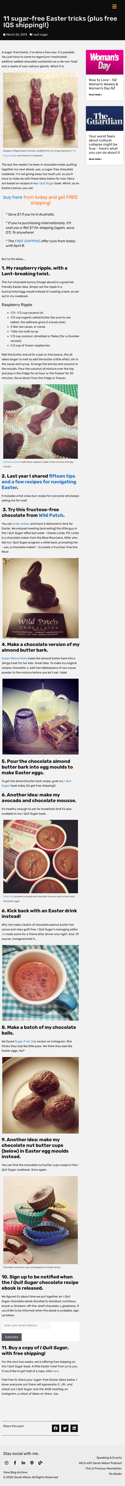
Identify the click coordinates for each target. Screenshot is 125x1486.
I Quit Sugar (46, 183)
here (56, 1371)
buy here (12, 197)
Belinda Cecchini (11, 462)
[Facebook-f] (15, 1462)
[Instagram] (6, 1462)
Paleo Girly (8, 896)
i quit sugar (40, 34)
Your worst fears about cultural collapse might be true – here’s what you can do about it (104, 144)
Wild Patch (51, 515)
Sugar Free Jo (24, 1041)
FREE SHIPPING (27, 241)
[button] (55, 1428)
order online (21, 524)
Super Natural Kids (14, 658)
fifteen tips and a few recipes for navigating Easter (39, 481)
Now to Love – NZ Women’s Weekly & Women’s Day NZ (103, 84)
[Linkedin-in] (23, 1462)
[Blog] (40, 1462)
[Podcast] (32, 1462)
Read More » (95, 95)
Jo (3, 934)
